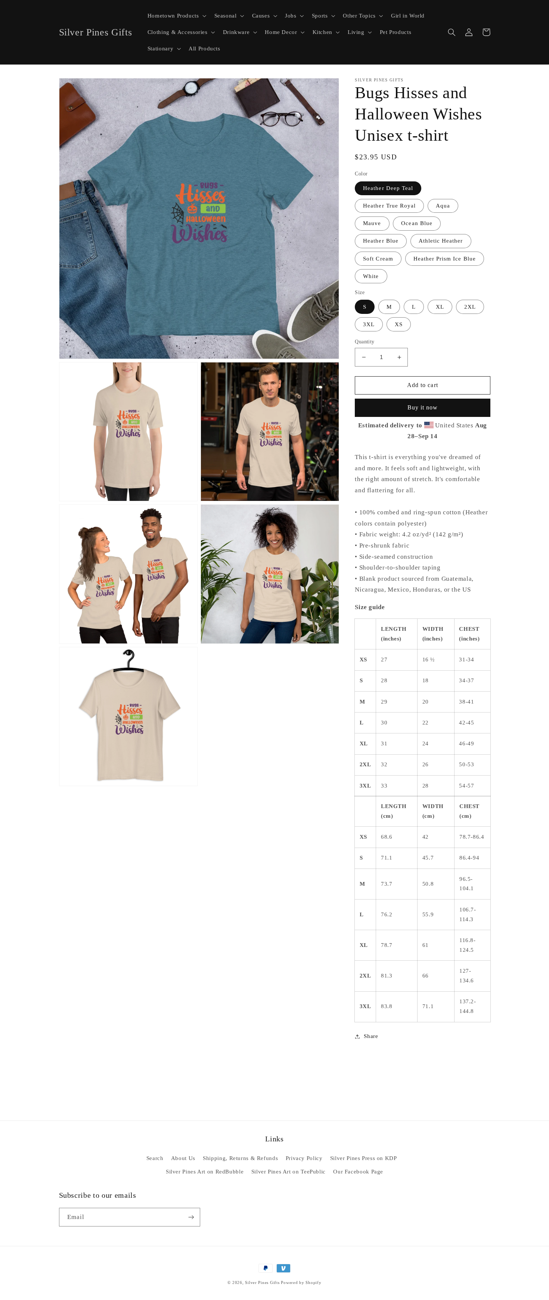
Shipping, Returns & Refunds (240, 1158)
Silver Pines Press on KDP (363, 1158)
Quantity (364, 342)
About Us (183, 1158)
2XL (470, 307)
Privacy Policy (304, 1158)
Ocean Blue (416, 224)
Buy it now (422, 408)
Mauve (372, 224)
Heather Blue (380, 241)
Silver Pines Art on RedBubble (205, 1172)
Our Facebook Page (358, 1172)
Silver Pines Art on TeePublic (288, 1172)
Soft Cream (378, 259)
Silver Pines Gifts (262, 1283)
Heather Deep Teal (388, 188)
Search (155, 1158)
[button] (176, 15)
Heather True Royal (389, 206)
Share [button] (371, 1036)
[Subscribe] (190, 1217)
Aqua (443, 206)
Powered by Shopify (301, 1283)
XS (399, 324)
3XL (369, 324)
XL (440, 307)
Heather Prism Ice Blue (444, 259)
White (371, 276)
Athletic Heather (441, 241)
